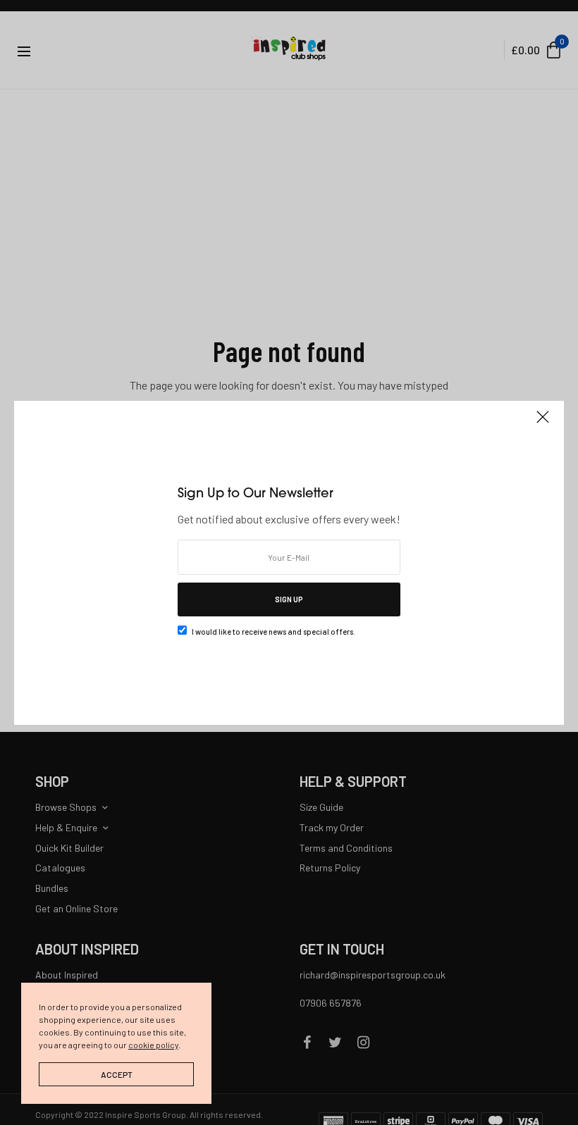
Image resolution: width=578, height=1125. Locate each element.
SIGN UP (289, 599)
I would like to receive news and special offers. (273, 631)
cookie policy (153, 1045)
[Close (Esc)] (543, 423)
